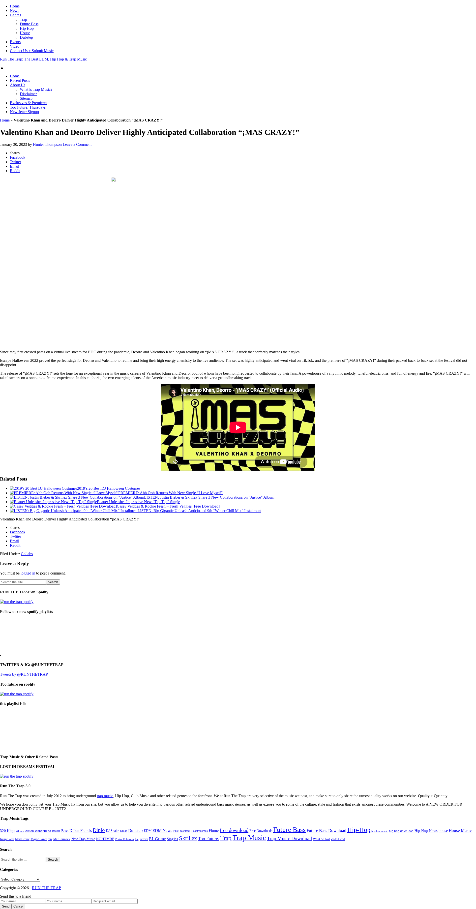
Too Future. (208, 838)
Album (20, 831)
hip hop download (401, 831)
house (443, 830)
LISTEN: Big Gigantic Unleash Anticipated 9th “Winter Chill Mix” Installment (199, 511)
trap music (105, 796)
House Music (460, 830)
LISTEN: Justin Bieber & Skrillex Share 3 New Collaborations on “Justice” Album (209, 497)
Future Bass (289, 829)
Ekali (176, 831)
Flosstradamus (199, 831)
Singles (172, 839)
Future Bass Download (326, 830)
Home (5, 120)
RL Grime (157, 838)
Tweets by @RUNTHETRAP (24, 674)
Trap (226, 838)
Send (5, 906)
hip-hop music (379, 830)
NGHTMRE (105, 839)
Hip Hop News (426, 830)
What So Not (321, 839)
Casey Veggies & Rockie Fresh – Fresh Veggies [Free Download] (168, 506)
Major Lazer (38, 839)
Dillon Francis (80, 830)
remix (144, 839)
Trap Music (249, 838)
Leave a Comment (77, 144)
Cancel (18, 906)
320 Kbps (7, 830)
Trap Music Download (289, 838)
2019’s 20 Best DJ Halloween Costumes (108, 488)
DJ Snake (112, 831)
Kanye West (7, 839)
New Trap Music (83, 839)
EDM (147, 831)
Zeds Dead (338, 839)
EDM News (162, 830)
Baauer (56, 831)
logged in (28, 573)
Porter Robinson (124, 839)
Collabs (27, 554)
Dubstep (135, 830)
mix (50, 839)
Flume (214, 830)
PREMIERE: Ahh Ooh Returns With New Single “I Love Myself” (170, 493)
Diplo (99, 830)
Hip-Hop (358, 829)
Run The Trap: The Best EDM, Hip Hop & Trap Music (43, 59)
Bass (64, 830)
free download (234, 830)
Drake (123, 831)
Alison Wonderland (38, 831)
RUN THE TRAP (46, 888)
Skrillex (188, 838)
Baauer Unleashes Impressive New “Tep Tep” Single (138, 502)
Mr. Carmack (61, 839)
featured (185, 831)
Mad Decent (22, 839)
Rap (137, 839)
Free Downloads (260, 831)
